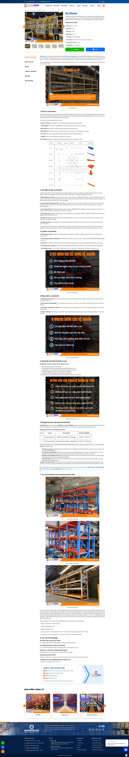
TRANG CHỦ (48, 6)
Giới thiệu (79, 740)
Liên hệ (99, 6)
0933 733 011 (91, 467)
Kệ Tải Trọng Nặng (34, 10)
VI (100, 1)
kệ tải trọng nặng (71, 56)
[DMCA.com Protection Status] (103, 726)
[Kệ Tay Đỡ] (91, 703)
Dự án (78, 6)
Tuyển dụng (80, 743)
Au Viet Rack (90, 615)
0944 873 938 (100, 467)
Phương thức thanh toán (97, 749)
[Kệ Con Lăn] (64, 703)
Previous (24, 26)
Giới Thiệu (56, 6)
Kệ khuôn (42, 56)
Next (63, 26)
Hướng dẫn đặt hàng (97, 747)
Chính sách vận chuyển (97, 745)
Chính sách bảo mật (96, 740)
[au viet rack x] (99, 729)
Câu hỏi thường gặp (81, 749)
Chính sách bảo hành (97, 743)
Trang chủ (26, 10)
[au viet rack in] (103, 729)
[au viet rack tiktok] (90, 729)
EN (104, 1)
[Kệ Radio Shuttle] (38, 703)
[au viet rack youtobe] (93, 729)
